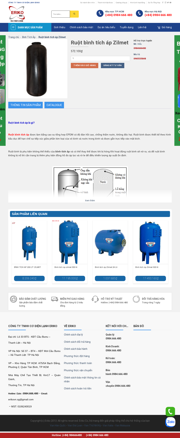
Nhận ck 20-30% (74, 224)
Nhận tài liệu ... (106, 213)
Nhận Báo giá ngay (74, 213)
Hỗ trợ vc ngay (106, 224)
